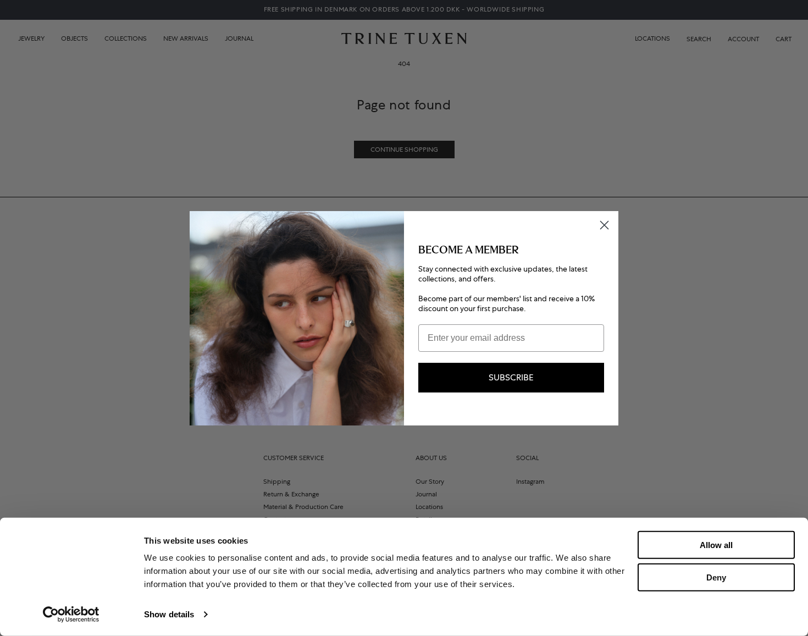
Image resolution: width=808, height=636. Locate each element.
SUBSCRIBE (511, 377)
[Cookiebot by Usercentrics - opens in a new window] (71, 614)
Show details (169, 614)
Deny (716, 577)
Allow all (716, 545)
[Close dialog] (604, 225)
